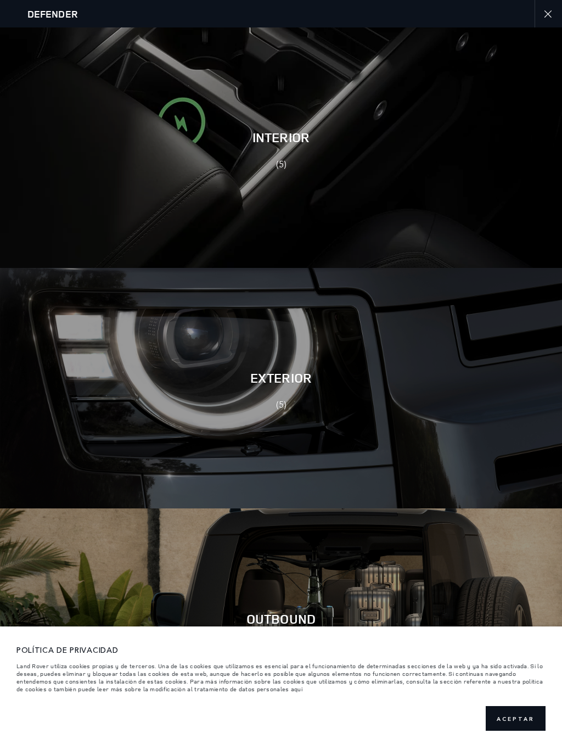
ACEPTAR (516, 719)
